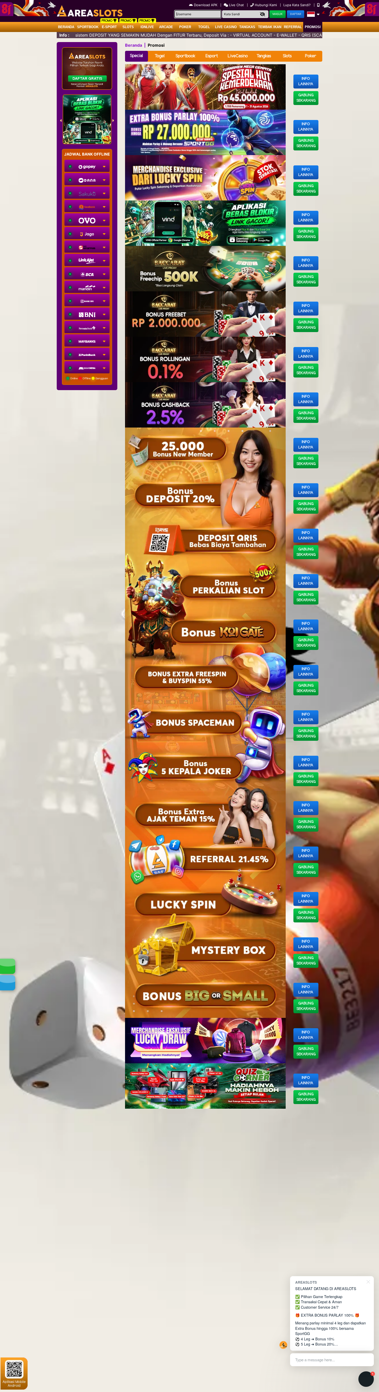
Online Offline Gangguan (88, 378)
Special (136, 55)
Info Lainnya (305, 81)
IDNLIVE (147, 27)
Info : (64, 35)
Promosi (313, 27)
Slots (128, 27)
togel (204, 27)
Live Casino (226, 27)
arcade (166, 27)
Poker (185, 27)
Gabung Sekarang (306, 98)
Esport (211, 56)
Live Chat (236, 5)
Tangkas (247, 27)
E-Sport (109, 27)
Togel (159, 56)
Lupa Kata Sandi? (297, 5)
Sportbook (87, 27)
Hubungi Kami (266, 5)
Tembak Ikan (269, 27)
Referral (293, 27)
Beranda (66, 27)
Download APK (205, 5)
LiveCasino (238, 56)
